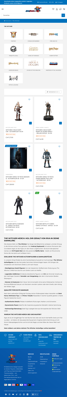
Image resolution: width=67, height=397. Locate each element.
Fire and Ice (53, 41)
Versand (42, 364)
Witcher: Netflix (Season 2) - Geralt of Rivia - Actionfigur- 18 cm (15, 225)
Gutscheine (31, 364)
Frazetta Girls (13, 55)
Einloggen (60, 2)
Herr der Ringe (13, 70)
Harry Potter (53, 55)
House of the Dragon (33, 70)
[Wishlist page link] (53, 9)
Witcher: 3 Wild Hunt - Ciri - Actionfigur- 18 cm (14, 130)
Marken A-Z (31, 368)
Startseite (8, 20)
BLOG (30, 357)
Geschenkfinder (43, 2)
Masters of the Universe (53, 70)
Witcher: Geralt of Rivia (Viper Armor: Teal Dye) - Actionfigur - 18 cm (45, 178)
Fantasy (13, 41)
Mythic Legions (13, 85)
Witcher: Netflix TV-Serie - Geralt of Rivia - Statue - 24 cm (47, 224)
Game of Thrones (33, 55)
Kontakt (30, 366)
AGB (41, 357)
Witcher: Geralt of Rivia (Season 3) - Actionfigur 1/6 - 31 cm (17, 177)
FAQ (29, 359)
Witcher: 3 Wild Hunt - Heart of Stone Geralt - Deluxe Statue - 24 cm (44, 131)
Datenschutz (44, 359)
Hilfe (52, 2)
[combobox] (33, 15)
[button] (2, 9)
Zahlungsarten (32, 373)
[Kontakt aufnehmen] (60, 9)
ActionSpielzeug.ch (12, 390)
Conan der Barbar (33, 41)
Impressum (43, 361)
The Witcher (16, 20)
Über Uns (31, 370)
